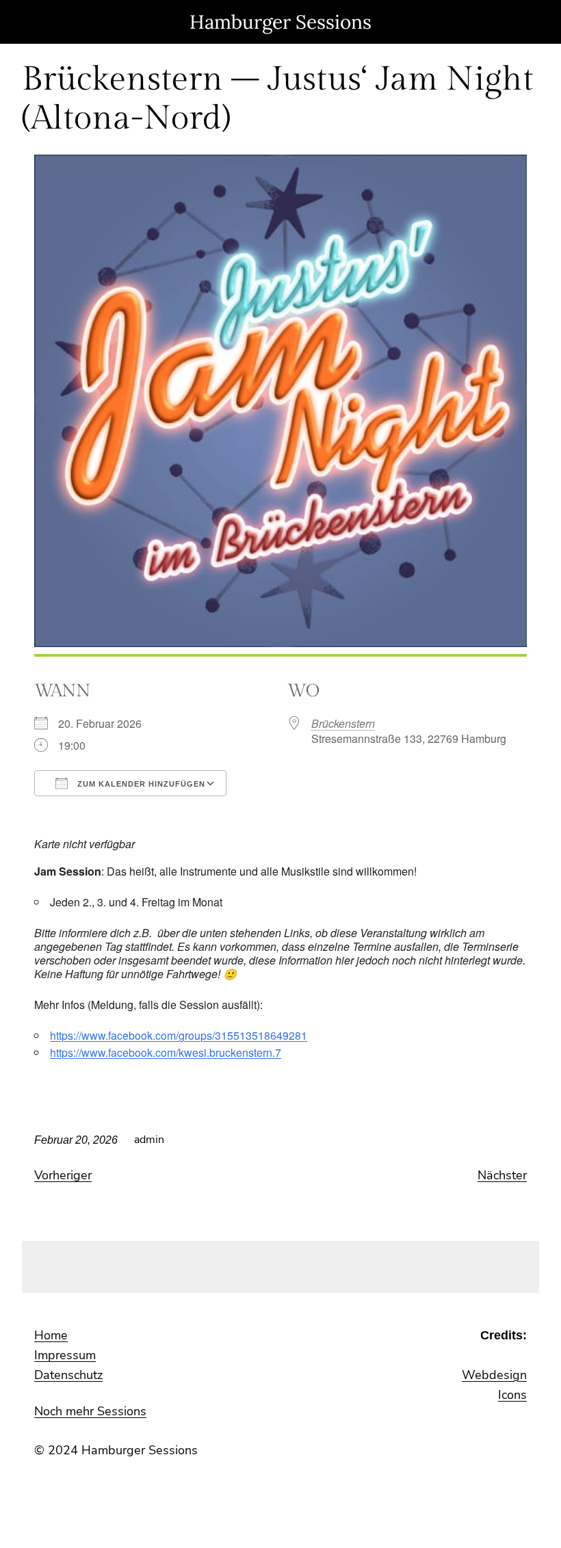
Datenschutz (68, 1375)
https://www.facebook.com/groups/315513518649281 (178, 1035)
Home (51, 1335)
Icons (512, 1395)
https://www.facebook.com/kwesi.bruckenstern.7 (165, 1052)
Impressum (65, 1355)
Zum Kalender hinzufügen (140, 784)
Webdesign (494, 1375)
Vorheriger (63, 1175)
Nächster (502, 1175)
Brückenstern (343, 723)
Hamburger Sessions (280, 22)
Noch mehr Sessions (90, 1411)
